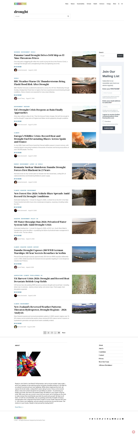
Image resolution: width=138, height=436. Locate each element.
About (101, 345)
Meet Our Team (104, 362)
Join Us (101, 348)
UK (36, 164)
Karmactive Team (40, 420)
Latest (32, 164)
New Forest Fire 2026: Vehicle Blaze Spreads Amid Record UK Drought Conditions (41, 195)
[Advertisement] (69, 34)
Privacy (101, 359)
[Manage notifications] (133, 431)
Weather (27, 106)
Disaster (23, 190)
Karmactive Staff (22, 326)
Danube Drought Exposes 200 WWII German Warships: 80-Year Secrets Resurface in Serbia (40, 252)
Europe (29, 247)
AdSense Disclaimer (105, 365)
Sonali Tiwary (21, 98)
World (33, 52)
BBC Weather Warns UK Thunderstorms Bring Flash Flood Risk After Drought (39, 83)
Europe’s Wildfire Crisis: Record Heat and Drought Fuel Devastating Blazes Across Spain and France (40, 139)
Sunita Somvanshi (22, 70)
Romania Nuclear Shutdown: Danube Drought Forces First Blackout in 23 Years (40, 169)
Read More (18, 67)
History (36, 247)
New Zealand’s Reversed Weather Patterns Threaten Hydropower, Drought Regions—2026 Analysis (40, 309)
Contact (101, 355)
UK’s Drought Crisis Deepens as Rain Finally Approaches (38, 111)
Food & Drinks (35, 275)
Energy (16, 164)
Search (101, 52)
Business (17, 52)
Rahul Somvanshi (22, 124)
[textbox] (41, 393)
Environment (25, 52)
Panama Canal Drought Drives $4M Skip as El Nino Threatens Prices (39, 57)
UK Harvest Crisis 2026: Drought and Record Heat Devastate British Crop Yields (41, 280)
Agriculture (18, 275)
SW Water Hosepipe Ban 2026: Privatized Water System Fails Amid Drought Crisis (40, 223)
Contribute (102, 352)
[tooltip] (90, 419)
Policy (33, 218)
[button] (68, 16)
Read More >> (19, 407)
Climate (16, 133)
